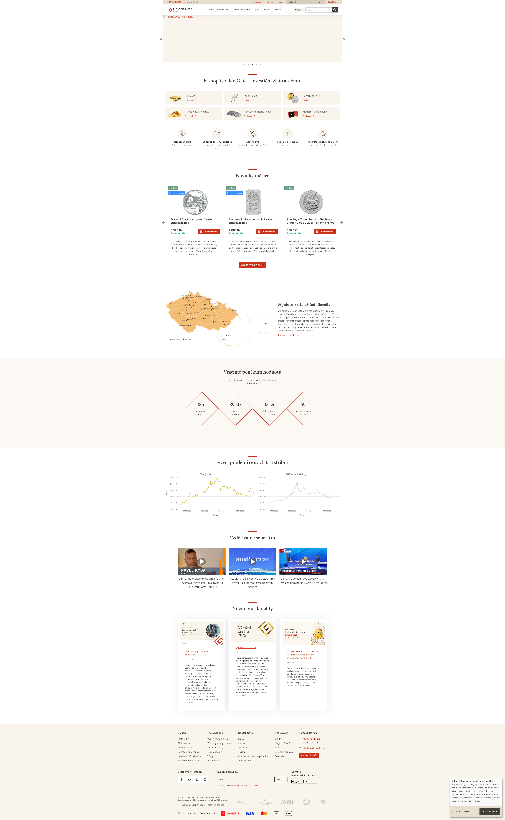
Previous (161, 38)
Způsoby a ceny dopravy (219, 743)
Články (278, 739)
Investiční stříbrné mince (189, 756)
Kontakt (282, 2)
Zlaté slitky (183, 739)
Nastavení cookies (460, 811)
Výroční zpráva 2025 (246, 647)
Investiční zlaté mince (188, 752)
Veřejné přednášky (284, 752)
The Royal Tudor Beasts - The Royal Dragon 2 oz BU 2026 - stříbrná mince (310, 221)
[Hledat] (335, 9)
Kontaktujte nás (309, 755)
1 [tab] (244, 64)
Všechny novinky (251, 264)
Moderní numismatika (241, 10)
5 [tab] (260, 64)
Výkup (266, 2)
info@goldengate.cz (313, 748)
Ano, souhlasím (490, 811)
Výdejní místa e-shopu (218, 739)
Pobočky (242, 747)
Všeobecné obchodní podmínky (253, 756)
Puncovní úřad (245, 760)
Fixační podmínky (215, 752)
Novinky (267, 10)
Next (344, 38)
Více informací (473, 801)
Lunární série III (185, 747)
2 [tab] (248, 64)
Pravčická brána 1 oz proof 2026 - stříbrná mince (192, 221)
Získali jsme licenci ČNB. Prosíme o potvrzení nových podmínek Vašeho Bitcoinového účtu (303, 654)
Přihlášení (334, 2)
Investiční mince (223, 10)
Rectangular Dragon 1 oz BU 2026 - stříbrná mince (251, 221)
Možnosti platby (215, 747)
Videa (278, 747)
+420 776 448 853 (174, 2)
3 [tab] (252, 64)
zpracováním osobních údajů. (247, 785)
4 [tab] (256, 64)
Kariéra (241, 752)
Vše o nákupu (255, 2)
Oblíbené (277, 10)
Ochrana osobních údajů (193, 805)
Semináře (279, 756)
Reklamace (212, 760)
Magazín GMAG (282, 743)
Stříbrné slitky (184, 743)
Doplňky (256, 10)
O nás (273, 2)
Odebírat (281, 780)
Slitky (211, 10)
